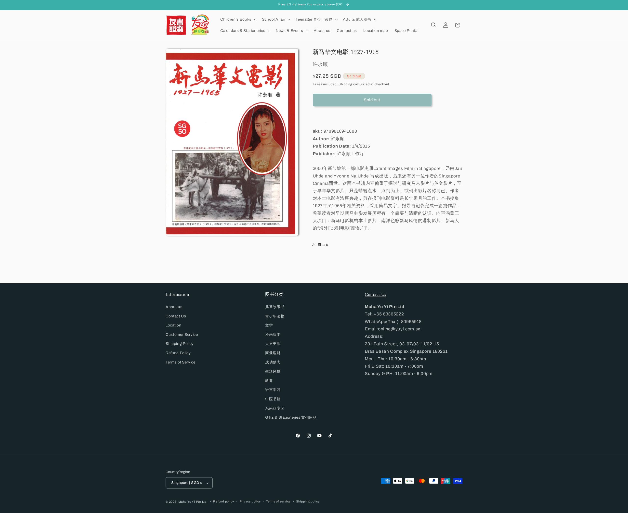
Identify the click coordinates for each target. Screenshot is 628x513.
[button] (238, 19)
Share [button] (323, 245)
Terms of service (278, 501)
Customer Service (182, 334)
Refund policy (223, 501)
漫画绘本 (273, 334)
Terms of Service (181, 362)
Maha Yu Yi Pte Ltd (192, 501)
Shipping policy (308, 501)
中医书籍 (273, 399)
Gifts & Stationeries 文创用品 (291, 417)
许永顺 (338, 139)
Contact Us (176, 316)
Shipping (345, 84)
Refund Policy (178, 353)
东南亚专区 (274, 408)
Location (173, 325)
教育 (269, 380)
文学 (269, 325)
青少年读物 (274, 316)
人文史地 (273, 343)
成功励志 (273, 362)
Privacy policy (250, 501)
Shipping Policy (180, 343)
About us (174, 307)
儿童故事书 (274, 307)
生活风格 (273, 371)
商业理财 (273, 353)
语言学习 (273, 390)
